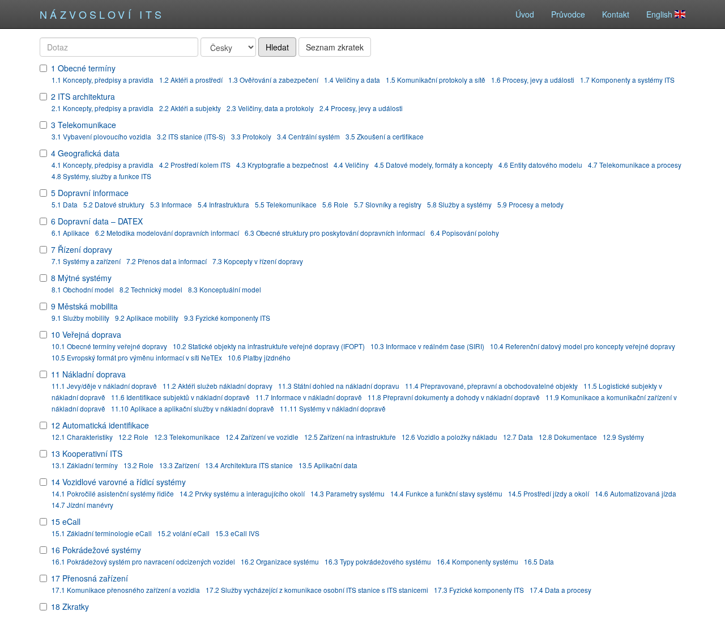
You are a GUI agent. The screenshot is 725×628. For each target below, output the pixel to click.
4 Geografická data (85, 153)
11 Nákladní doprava (88, 374)
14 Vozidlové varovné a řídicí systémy (118, 481)
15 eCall (65, 521)
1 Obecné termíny (83, 68)
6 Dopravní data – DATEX (97, 221)
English (660, 14)
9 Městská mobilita (84, 306)
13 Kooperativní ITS (86, 453)
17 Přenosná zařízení (89, 578)
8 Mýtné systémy (81, 277)
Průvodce (568, 14)
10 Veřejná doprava (86, 334)
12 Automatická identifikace (100, 425)
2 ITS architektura (83, 96)
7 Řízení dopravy (81, 249)
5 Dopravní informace (90, 192)
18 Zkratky (70, 606)
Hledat (277, 47)
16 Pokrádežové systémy (96, 549)
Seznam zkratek (335, 47)
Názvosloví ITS (102, 14)
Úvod (524, 14)
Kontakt (615, 14)
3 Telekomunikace (83, 124)
